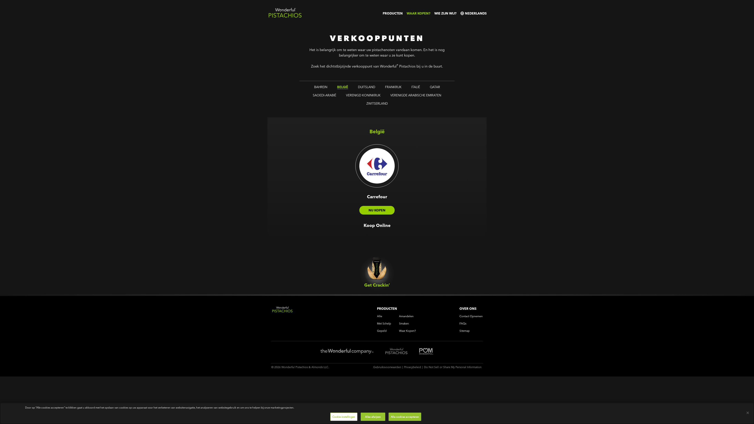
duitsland (366, 87)
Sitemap (464, 331)
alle (379, 316)
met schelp (384, 323)
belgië (342, 87)
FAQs (462, 323)
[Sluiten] (747, 412)
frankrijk (393, 87)
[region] (377, 413)
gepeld (382, 331)
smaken (404, 323)
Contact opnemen (471, 316)
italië (415, 87)
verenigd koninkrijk (363, 95)
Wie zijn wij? (445, 13)
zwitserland (377, 103)
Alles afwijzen (373, 416)
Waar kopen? (418, 13)
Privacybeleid (412, 367)
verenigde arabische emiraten (415, 95)
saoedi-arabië (324, 95)
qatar (435, 87)
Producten (393, 13)
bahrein (320, 87)
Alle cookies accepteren (405, 416)
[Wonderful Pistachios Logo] (285, 17)
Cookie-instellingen (343, 416)
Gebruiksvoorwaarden (387, 367)
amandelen (406, 316)
